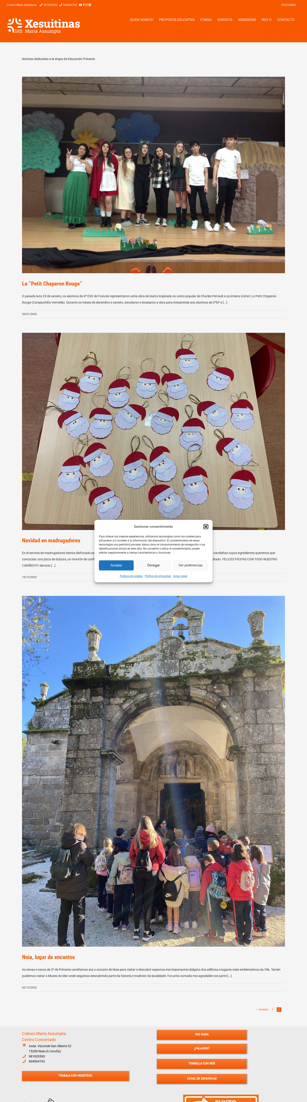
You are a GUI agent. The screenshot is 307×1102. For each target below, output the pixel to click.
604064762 (37, 1061)
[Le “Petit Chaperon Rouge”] (153, 175)
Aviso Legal (180, 576)
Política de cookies (131, 576)
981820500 (37, 1056)
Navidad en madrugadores (51, 540)
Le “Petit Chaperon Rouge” (52, 283)
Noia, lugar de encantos (48, 957)
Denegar (153, 565)
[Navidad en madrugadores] (153, 431)
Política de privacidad (158, 576)
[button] (206, 526)
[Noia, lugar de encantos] (153, 771)
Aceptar (116, 565)
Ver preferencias (191, 565)
